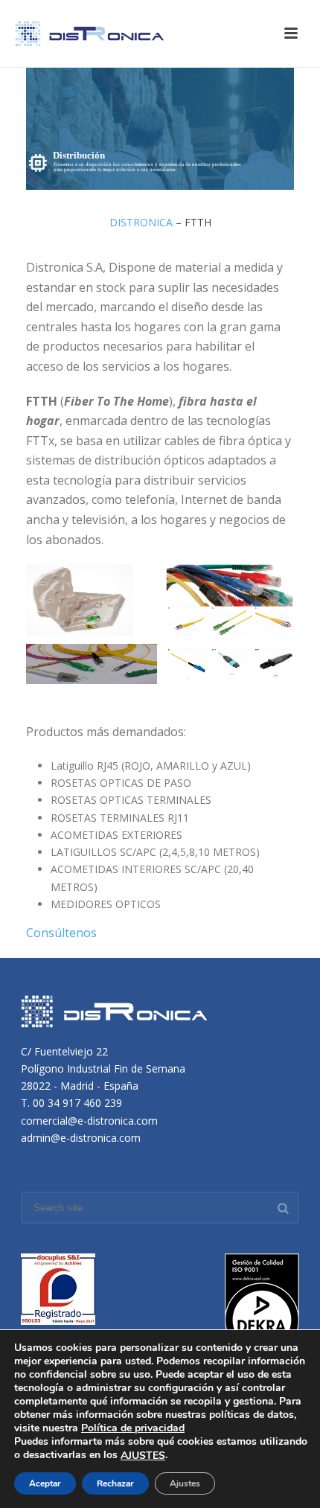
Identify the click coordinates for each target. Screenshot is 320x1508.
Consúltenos (61, 932)
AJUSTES (143, 1456)
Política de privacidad (133, 1428)
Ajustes (185, 1483)
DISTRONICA (141, 222)
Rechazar (115, 1483)
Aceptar (45, 1483)
